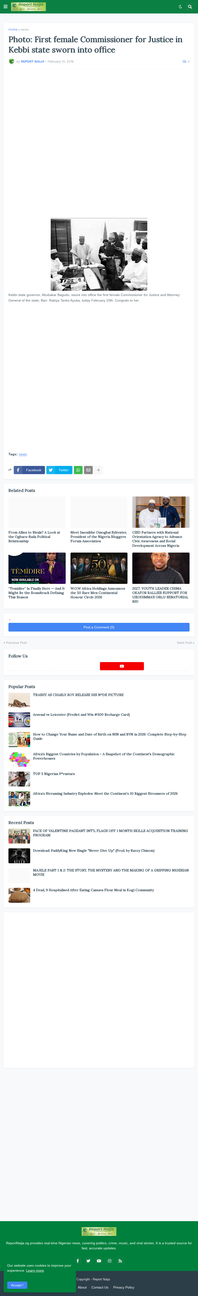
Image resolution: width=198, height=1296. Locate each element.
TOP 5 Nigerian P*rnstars (54, 774)
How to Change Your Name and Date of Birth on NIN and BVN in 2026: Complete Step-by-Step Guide (109, 736)
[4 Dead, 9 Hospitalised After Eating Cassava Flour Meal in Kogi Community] (19, 895)
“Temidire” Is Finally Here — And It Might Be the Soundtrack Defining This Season (36, 592)
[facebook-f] (78, 1261)
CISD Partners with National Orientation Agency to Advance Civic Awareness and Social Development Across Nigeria (157, 539)
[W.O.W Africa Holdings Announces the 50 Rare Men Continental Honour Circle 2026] (99, 568)
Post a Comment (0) (99, 627)
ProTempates (120, 1279)
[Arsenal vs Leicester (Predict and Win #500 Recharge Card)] (19, 719)
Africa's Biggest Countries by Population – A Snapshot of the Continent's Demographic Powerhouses (104, 756)
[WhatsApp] (78, 470)
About (82, 1287)
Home (13, 29)
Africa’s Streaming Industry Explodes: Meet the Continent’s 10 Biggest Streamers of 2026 (105, 793)
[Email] (88, 470)
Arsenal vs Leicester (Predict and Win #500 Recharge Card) (81, 714)
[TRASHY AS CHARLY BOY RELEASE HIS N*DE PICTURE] (19, 700)
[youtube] (122, 666)
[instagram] (110, 1261)
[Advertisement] (99, 144)
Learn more (35, 1270)
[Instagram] (168, 666)
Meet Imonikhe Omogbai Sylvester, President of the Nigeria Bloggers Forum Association (99, 536)
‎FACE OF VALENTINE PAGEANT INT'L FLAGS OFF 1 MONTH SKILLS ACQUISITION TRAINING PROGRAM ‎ (110, 833)
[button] (5, 6)
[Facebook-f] (30, 666)
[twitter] (88, 1261)
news (25, 29)
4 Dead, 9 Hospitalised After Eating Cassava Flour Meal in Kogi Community (93, 890)
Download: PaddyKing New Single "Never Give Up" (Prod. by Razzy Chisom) (94, 850)
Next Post (184, 642)
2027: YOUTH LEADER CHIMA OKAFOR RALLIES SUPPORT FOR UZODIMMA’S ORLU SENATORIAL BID (160, 595)
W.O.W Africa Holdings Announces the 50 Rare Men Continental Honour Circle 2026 (98, 592)
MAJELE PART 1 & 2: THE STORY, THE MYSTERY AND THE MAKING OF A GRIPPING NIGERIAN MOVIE (111, 872)
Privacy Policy (123, 1287)
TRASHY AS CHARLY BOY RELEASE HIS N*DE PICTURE (78, 695)
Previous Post (16, 642)
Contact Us (100, 1287)
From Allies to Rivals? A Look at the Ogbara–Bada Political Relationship (34, 536)
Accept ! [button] (17, 1285)
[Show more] (98, 470)
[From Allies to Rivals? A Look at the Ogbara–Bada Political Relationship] (37, 512)
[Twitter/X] (76, 666)
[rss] (120, 1261)
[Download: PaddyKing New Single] (19, 855)
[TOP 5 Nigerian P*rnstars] (19, 779)
